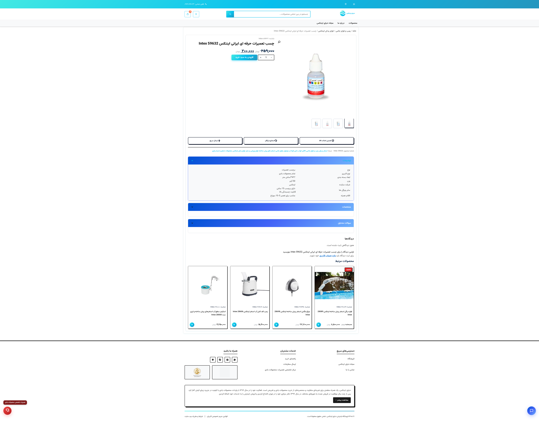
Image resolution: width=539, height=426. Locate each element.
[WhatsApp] (234, 360)
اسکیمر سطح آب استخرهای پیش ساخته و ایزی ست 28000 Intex (208, 313)
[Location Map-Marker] (213, 360)
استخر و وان (323, 151)
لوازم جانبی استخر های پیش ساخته (271, 151)
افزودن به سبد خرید (244, 57)
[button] (279, 42)
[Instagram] (227, 360)
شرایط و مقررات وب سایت (194, 416)
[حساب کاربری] (196, 14)
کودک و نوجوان (289, 151)
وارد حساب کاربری (327, 256)
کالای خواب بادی (300, 151)
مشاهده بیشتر (342, 400)
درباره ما (341, 23)
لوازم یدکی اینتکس (326, 31)
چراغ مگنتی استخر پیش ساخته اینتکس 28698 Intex (292, 313)
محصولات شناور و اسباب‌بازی (222, 151)
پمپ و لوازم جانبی (343, 31)
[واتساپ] (354, 4)
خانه (354, 31)
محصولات (353, 23)
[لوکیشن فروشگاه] (346, 4)
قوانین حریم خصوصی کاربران (217, 416)
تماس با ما (350, 369)
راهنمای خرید (290, 358)
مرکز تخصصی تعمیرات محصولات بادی (280, 369)
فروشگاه (351, 358)
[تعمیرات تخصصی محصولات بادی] (7, 411)
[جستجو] (230, 14)
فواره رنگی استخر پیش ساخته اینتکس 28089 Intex (335, 313)
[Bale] (220, 360)
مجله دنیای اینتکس (325, 23)
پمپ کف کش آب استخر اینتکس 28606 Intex (250, 311)
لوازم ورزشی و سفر (252, 151)
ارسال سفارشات (289, 364)
